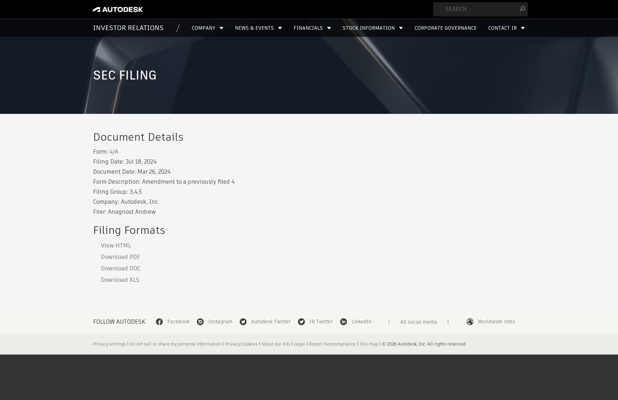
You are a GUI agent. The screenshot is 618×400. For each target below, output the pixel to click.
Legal (299, 344)
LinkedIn (362, 321)
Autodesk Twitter (271, 321)
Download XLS (120, 280)
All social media (418, 322)
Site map (369, 344)
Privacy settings (109, 344)
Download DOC (121, 268)
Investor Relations (128, 28)
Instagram (220, 321)
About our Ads (275, 344)
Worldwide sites (496, 321)
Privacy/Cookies (241, 344)
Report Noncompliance (332, 344)
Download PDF (120, 257)
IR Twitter (321, 321)
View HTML (116, 245)
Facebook (178, 321)
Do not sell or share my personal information (175, 344)
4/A (113, 152)
